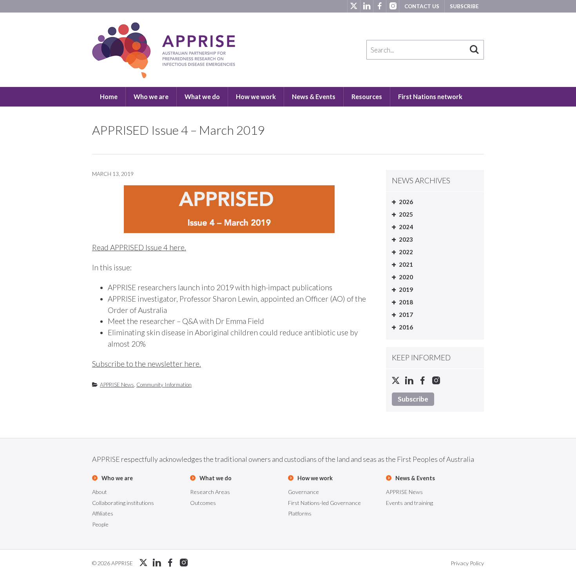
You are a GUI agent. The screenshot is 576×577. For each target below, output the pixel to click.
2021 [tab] (406, 264)
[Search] (474, 50)
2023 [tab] (406, 239)
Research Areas (210, 491)
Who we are (151, 96)
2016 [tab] (406, 327)
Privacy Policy (467, 563)
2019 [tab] (406, 289)
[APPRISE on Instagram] (392, 6)
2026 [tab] (406, 201)
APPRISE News (117, 385)
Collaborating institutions (123, 502)
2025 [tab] (406, 214)
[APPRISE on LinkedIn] (366, 6)
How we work (256, 96)
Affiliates (102, 513)
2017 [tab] (406, 314)
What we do (202, 96)
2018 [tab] (406, 302)
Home (109, 96)
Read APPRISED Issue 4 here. (139, 247)
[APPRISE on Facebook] (379, 6)
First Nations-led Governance (324, 502)
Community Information (164, 385)
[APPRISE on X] (353, 6)
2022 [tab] (406, 251)
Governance (303, 491)
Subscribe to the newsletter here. (146, 363)
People (100, 524)
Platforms (300, 513)
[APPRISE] (163, 50)
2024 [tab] (406, 226)
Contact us (421, 6)
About (99, 491)
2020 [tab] (406, 276)
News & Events (313, 96)
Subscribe (464, 6)
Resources (366, 96)
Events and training (409, 502)
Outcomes (203, 502)
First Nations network (430, 96)
